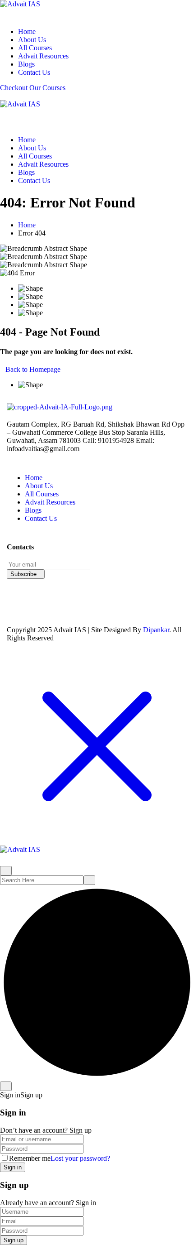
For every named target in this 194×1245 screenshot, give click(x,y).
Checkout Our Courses (32, 87)
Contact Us (34, 72)
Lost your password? (80, 1158)
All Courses (35, 48)
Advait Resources (43, 56)
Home (27, 31)
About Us (32, 39)
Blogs (26, 64)
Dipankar (156, 630)
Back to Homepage (32, 369)
